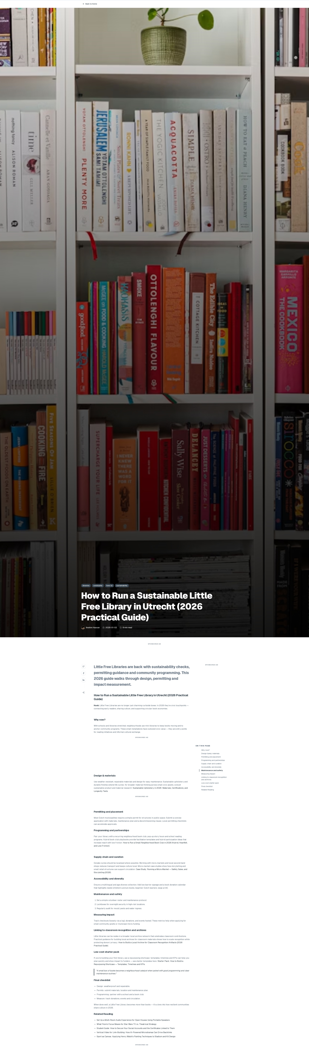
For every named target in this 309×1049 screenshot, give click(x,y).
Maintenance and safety (212, 770)
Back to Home (91, 4)
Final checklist (207, 786)
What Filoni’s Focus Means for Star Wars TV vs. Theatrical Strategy (126, 1024)
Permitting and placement (211, 757)
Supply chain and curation (211, 764)
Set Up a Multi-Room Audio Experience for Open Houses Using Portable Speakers (133, 1020)
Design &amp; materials (210, 753)
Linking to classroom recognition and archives (214, 778)
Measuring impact (208, 774)
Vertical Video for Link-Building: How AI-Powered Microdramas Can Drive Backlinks (134, 1032)
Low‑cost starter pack (210, 783)
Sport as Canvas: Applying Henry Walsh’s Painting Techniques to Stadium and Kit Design (136, 1036)
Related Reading (207, 790)
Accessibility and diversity (211, 767)
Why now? (205, 750)
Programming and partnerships (213, 760)
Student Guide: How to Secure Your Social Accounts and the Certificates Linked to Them (136, 1028)
